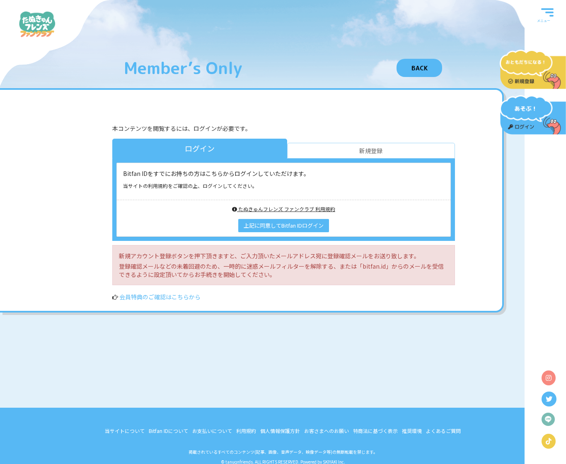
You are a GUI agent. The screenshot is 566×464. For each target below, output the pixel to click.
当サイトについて (125, 430)
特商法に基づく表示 (375, 430)
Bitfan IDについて (168, 430)
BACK (419, 68)
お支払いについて (212, 430)
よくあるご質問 (443, 430)
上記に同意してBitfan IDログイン (284, 225)
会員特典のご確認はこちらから (160, 297)
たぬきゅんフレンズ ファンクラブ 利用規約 (286, 208)
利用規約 (246, 430)
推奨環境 (412, 430)
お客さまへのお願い (326, 430)
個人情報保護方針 (280, 430)
